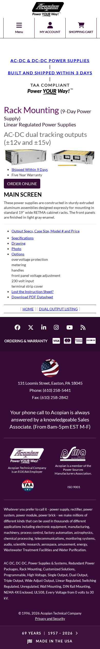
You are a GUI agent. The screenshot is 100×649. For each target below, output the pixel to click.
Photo (16, 248)
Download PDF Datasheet (32, 297)
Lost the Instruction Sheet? (33, 291)
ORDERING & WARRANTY (25, 341)
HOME (28, 309)
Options (18, 254)
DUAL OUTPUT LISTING (58, 309)
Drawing (18, 243)
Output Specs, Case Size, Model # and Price (45, 231)
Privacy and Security (50, 619)
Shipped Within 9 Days (30, 169)
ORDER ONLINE (22, 183)
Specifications (23, 238)
